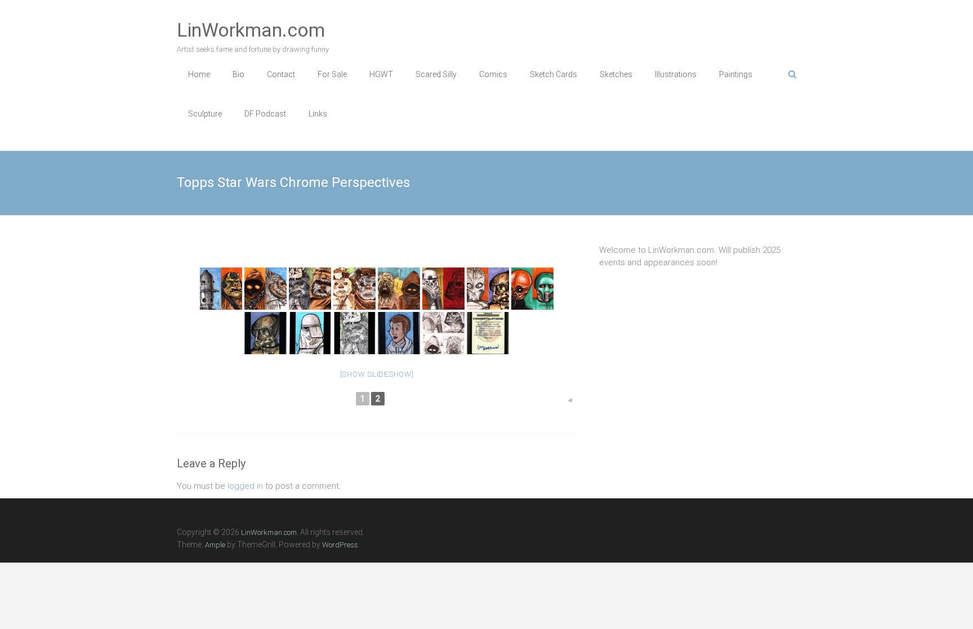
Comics (493, 74)
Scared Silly (436, 74)
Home (199, 74)
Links (318, 113)
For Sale (332, 74)
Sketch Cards (553, 74)
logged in (245, 486)
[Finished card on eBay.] (265, 333)
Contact (281, 74)
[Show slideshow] (377, 374)
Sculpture (205, 113)
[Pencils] (443, 333)
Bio (238, 74)
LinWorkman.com (251, 30)
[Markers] (221, 288)
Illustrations (676, 74)
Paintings (735, 74)
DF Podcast (265, 113)
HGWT (381, 74)
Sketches (616, 74)
